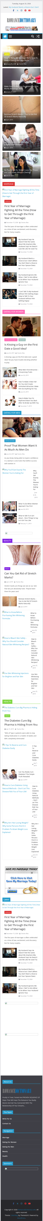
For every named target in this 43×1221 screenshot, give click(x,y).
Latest (27, 54)
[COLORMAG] (17, 1087)
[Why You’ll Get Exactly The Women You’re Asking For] (16, 484)
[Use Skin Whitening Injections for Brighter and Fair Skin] (15, 684)
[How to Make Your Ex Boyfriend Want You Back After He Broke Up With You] (9, 402)
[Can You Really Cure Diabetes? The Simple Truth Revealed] (21, 137)
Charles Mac (5, 64)
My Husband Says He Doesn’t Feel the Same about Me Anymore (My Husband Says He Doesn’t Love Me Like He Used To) (28, 244)
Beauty (7, 568)
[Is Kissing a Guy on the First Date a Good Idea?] (21, 326)
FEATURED (22, 340)
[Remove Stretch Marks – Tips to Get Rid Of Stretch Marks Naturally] (21, 109)
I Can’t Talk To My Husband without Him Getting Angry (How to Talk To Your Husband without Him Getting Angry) (28, 296)
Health (7, 716)
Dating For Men (10, 441)
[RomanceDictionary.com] (5, 36)
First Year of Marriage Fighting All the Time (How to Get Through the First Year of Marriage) (20, 212)
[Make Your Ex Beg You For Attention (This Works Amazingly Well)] (21, 81)
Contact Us (6, 1123)
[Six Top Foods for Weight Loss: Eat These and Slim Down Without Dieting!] (21, 165)
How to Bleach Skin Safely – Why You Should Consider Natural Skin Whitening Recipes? (35, 650)
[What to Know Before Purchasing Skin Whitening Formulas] (15, 623)
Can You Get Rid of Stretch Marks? (20, 575)
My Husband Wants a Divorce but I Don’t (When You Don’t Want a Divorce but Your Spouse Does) (28, 261)
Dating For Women (11, 340)
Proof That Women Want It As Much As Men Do (20, 447)
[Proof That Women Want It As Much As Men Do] (21, 427)
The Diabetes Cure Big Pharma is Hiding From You (21, 722)
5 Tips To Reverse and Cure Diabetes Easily (35, 753)
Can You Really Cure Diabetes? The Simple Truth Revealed (18, 143)
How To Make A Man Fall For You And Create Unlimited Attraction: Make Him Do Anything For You (28, 385)
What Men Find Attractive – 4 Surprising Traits (28, 371)
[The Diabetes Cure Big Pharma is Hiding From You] (21, 709)
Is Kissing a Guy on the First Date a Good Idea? (21, 346)
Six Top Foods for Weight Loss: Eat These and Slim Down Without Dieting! (21, 171)
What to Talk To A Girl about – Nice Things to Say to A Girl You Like (28, 518)
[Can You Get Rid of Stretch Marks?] (21, 555)
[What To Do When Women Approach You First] (9, 506)
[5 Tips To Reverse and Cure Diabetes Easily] (16, 755)
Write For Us (7, 1119)
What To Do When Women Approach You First (28, 505)
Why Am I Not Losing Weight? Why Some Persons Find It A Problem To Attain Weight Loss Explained (35, 838)
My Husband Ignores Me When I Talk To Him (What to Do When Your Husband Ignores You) (28, 278)
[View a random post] (38, 36)
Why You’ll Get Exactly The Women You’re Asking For (36, 480)
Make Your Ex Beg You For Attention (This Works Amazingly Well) (21, 87)
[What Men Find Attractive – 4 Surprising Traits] (9, 372)
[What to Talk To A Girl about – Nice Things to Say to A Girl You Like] (9, 519)
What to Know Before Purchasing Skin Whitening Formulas (35, 620)
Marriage (34, 54)
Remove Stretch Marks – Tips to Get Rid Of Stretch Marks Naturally (20, 115)
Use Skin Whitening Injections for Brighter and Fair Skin (35, 681)
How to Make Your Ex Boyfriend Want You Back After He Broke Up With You (29, 400)
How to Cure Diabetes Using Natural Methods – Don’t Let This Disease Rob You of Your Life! (35, 799)
